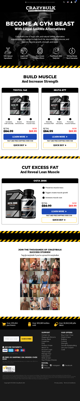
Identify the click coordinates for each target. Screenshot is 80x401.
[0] (75, 1)
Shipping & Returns (49, 337)
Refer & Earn (46, 358)
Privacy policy (58, 383)
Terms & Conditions (69, 383)
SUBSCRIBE (26, 339)
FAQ (43, 343)
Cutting (64, 341)
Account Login (47, 350)
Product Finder (47, 345)
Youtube (47, 368)
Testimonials (46, 352)
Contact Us (46, 335)
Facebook (68, 365)
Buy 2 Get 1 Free (67, 335)
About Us (45, 347)
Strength (64, 343)
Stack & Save (66, 337)
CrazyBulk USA (20, 383)
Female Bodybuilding (69, 345)
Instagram (56, 365)
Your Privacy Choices (49, 360)
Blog (46, 365)
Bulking (64, 339)
